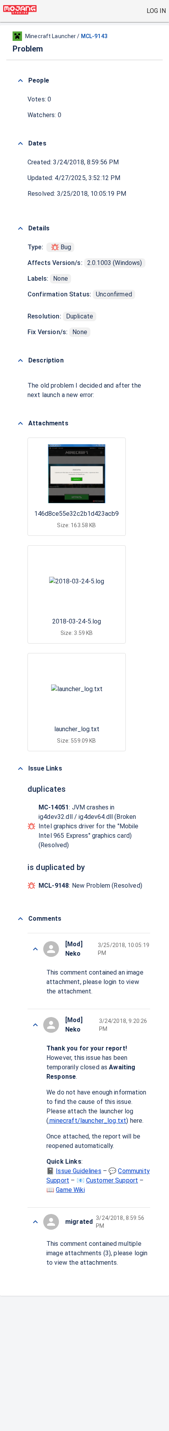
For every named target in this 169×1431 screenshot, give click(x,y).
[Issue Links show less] (20, 768)
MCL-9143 (94, 36)
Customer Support (112, 1180)
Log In (156, 11)
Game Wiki (70, 1190)
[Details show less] (20, 228)
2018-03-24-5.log (76, 621)
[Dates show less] (20, 143)
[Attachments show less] (20, 423)
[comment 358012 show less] (35, 949)
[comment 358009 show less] (35, 1222)
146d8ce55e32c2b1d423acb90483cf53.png (96, 513)
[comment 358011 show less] (35, 1025)
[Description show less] (20, 360)
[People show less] (20, 80)
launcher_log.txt (76, 729)
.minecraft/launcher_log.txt (87, 1120)
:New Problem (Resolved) (90, 885)
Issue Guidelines (78, 1171)
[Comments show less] (20, 919)
